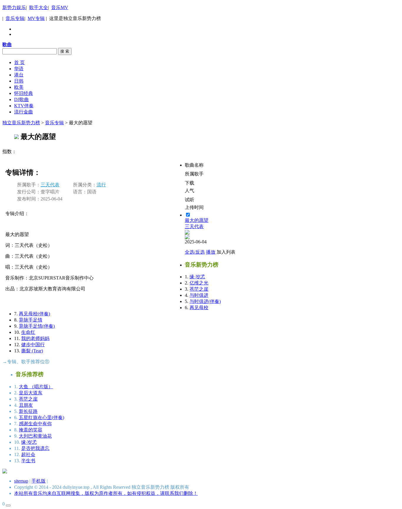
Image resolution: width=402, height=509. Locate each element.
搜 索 (64, 51)
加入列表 (226, 252)
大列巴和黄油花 (35, 435)
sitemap (21, 480)
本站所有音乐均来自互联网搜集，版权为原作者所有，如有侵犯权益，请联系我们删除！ (106, 493)
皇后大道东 (30, 392)
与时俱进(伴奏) (205, 301)
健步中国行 (33, 344)
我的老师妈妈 (35, 338)
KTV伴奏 (24, 105)
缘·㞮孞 (29, 442)
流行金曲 (23, 111)
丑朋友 (26, 405)
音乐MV (59, 7)
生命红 (28, 332)
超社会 (28, 454)
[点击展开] (8, 505)
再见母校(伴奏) (34, 313)
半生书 (28, 460)
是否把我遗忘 (35, 448)
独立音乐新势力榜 (21, 122)
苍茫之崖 (28, 398)
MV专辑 (36, 18)
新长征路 (28, 411)
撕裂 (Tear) (32, 350)
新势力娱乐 (14, 7)
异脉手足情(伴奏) (37, 326)
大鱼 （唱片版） (36, 386)
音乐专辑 (15, 18)
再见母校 (199, 307)
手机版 (38, 480)
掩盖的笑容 (30, 429)
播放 (210, 252)
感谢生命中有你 (35, 423)
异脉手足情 (30, 319)
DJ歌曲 (21, 99)
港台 (19, 74)
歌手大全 (38, 7)
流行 (101, 184)
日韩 (19, 80)
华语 (19, 68)
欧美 (19, 87)
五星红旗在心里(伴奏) (41, 417)
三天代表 (50, 184)
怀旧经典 (23, 93)
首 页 (19, 62)
